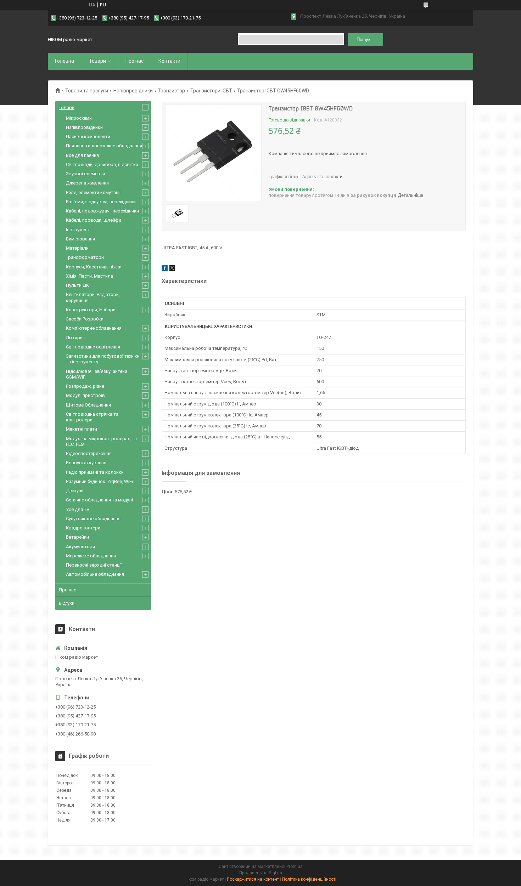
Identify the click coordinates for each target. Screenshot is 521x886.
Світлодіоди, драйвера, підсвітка (102, 164)
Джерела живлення (87, 183)
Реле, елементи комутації (93, 192)
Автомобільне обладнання (95, 574)
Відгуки (66, 603)
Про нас (134, 61)
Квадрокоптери (83, 527)
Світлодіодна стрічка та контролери (92, 416)
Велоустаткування (86, 462)
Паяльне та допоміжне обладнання (104, 145)
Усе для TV (77, 509)
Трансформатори (85, 257)
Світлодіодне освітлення (93, 347)
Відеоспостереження (89, 453)
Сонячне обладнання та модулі (99, 499)
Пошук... (366, 39)
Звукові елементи (85, 173)
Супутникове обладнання (93, 518)
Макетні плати (81, 429)
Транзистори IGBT (211, 90)
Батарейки (77, 537)
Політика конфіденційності (309, 879)
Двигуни (75, 490)
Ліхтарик (75, 337)
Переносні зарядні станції (94, 565)
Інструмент (78, 229)
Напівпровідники (133, 90)
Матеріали (77, 248)
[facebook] (165, 269)
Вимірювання (80, 239)
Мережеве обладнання (91, 555)
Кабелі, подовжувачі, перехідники (102, 211)
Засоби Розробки (84, 319)
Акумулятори (80, 546)
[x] (172, 269)
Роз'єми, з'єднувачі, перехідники (101, 201)
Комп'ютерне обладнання (94, 328)
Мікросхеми (79, 118)
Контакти (169, 61)
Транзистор (171, 90)
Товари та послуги (86, 90)
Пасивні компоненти (88, 136)
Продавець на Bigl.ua (260, 872)
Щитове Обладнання (88, 405)
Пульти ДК (77, 285)
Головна (64, 61)
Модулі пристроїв (85, 395)
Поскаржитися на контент (253, 879)
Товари (97, 61)
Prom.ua (294, 866)
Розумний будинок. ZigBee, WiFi (99, 481)
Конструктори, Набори (91, 309)
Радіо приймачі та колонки (95, 472)
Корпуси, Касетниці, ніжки (94, 266)
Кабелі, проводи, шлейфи (93, 220)
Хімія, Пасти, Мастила (89, 276)
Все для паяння (82, 155)
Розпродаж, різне (85, 386)
